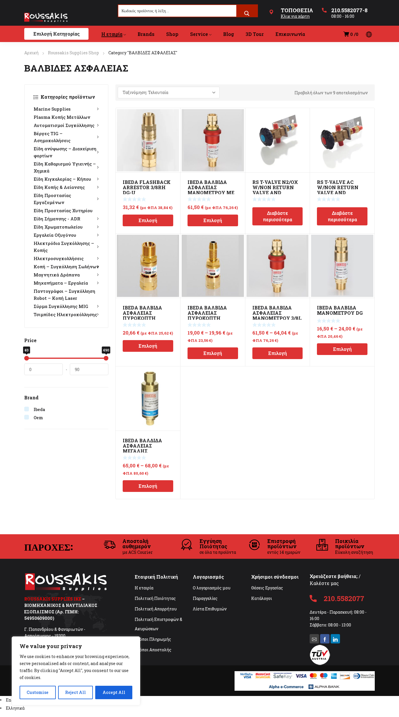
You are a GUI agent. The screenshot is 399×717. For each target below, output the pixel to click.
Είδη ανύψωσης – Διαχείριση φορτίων (65, 152)
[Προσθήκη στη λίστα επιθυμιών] (173, 116)
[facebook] (324, 638)
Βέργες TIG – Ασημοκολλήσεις (52, 136)
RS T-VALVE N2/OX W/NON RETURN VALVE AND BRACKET (275, 190)
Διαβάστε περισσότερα (277, 216)
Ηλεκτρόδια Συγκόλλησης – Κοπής (64, 246)
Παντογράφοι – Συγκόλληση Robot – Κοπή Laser (64, 294)
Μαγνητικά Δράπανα (57, 275)
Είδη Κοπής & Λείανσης (59, 187)
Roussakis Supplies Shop (73, 52)
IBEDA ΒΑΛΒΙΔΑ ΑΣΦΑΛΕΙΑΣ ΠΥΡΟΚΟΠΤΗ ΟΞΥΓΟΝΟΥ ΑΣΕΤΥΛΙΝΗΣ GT (208, 318)
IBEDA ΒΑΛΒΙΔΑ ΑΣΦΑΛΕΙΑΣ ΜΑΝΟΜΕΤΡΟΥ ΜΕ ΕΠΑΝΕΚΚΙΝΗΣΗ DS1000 (211, 192)
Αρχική (31, 52)
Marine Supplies (52, 109)
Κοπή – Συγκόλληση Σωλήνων (66, 266)
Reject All (75, 692)
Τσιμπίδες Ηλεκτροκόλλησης (65, 314)
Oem (38, 417)
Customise (37, 692)
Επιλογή (147, 220)
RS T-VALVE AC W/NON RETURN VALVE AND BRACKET (337, 190)
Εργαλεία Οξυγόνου (55, 235)
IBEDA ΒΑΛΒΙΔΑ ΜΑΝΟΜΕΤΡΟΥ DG (340, 310)
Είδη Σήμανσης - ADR (57, 219)
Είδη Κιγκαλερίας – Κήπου (62, 179)
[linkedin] (335, 638)
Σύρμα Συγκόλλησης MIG (61, 306)
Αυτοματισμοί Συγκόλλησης (64, 125)
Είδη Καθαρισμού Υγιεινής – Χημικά (65, 167)
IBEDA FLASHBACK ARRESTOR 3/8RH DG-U (147, 187)
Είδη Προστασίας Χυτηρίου (63, 210)
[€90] (106, 358)
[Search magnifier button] (246, 13)
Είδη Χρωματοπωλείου (58, 227)
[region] (76, 670)
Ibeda (39, 409)
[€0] (26, 358)
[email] (314, 638)
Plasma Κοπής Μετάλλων (62, 117)
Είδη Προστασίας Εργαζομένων (52, 198)
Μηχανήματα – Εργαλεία (61, 283)
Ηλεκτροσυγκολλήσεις (59, 258)
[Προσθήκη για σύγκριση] (173, 123)
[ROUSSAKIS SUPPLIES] (45, 17)
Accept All (114, 692)
